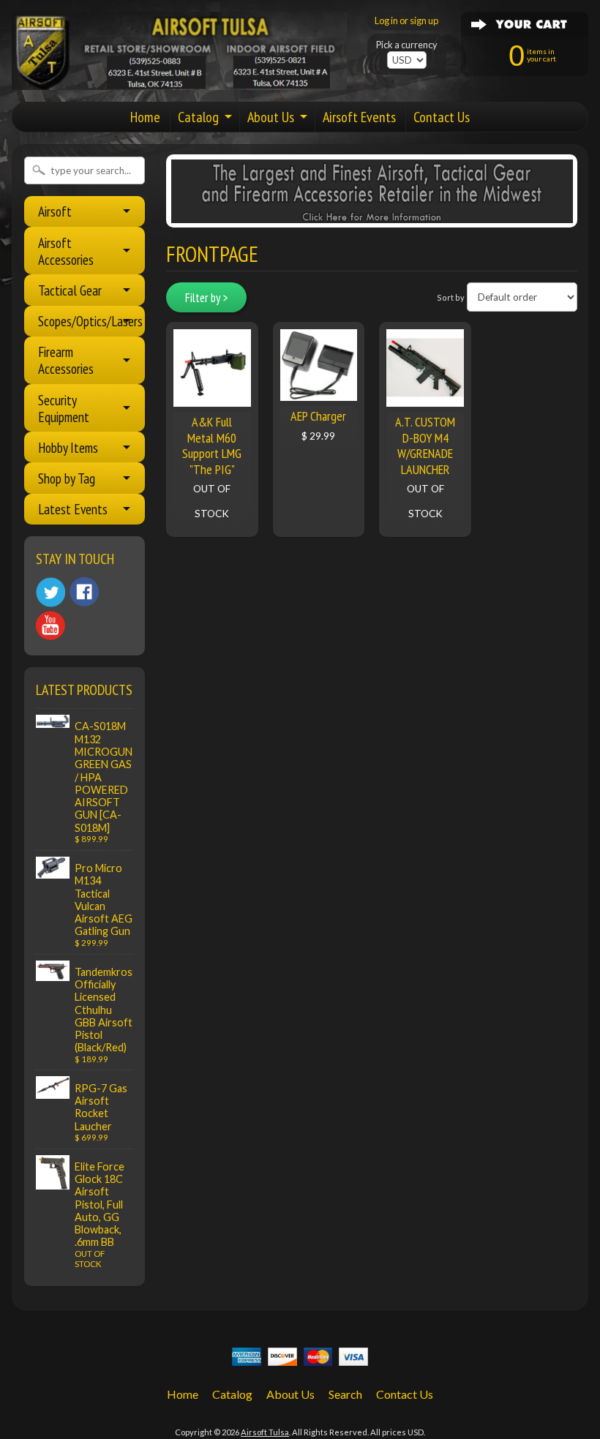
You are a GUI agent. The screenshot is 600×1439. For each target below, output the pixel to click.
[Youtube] (50, 626)
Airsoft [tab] (55, 211)
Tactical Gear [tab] (70, 290)
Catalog (198, 117)
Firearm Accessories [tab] (66, 359)
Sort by (451, 297)
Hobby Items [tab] (68, 447)
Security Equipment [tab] (63, 408)
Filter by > (206, 298)
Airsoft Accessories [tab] (66, 250)
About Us (270, 117)
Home (145, 117)
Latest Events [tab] (73, 509)
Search (345, 1394)
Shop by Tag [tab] (66, 478)
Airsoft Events (359, 117)
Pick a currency (407, 45)
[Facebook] (84, 591)
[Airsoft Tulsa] (179, 81)
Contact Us (441, 117)
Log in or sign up (406, 20)
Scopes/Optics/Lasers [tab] (90, 321)
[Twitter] (50, 592)
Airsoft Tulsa (265, 1432)
